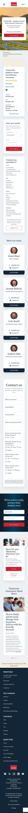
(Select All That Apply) (9, 445)
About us (5, 696)
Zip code (7, 139)
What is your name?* (11, 399)
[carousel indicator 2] (14, 658)
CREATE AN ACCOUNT (13, 574)
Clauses (5, 734)
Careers (5, 700)
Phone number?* (10, 414)
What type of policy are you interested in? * (13, 442)
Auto (4, 720)
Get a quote (14, 35)
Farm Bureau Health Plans (10, 761)
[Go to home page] (14, 5)
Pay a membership (8, 754)
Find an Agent (6, 52)
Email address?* (9, 407)
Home (5, 723)
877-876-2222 (7, 677)
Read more (18, 651)
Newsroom (6, 707)
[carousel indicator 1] (12, 658)
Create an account (8, 746)
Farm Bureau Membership (10, 711)
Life (4, 727)
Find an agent (7, 757)
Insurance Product (9, 132)
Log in (23, 4)
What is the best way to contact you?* (12, 455)
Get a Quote (14, 524)
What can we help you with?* (13, 422)
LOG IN (14, 569)
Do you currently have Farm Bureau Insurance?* (13, 434)
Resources (6, 680)
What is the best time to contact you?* (12, 467)
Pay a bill (5, 750)
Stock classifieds (8, 704)
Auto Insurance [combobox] (10, 135)
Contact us (14, 228)
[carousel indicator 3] (16, 658)
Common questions (8, 684)
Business (5, 730)
